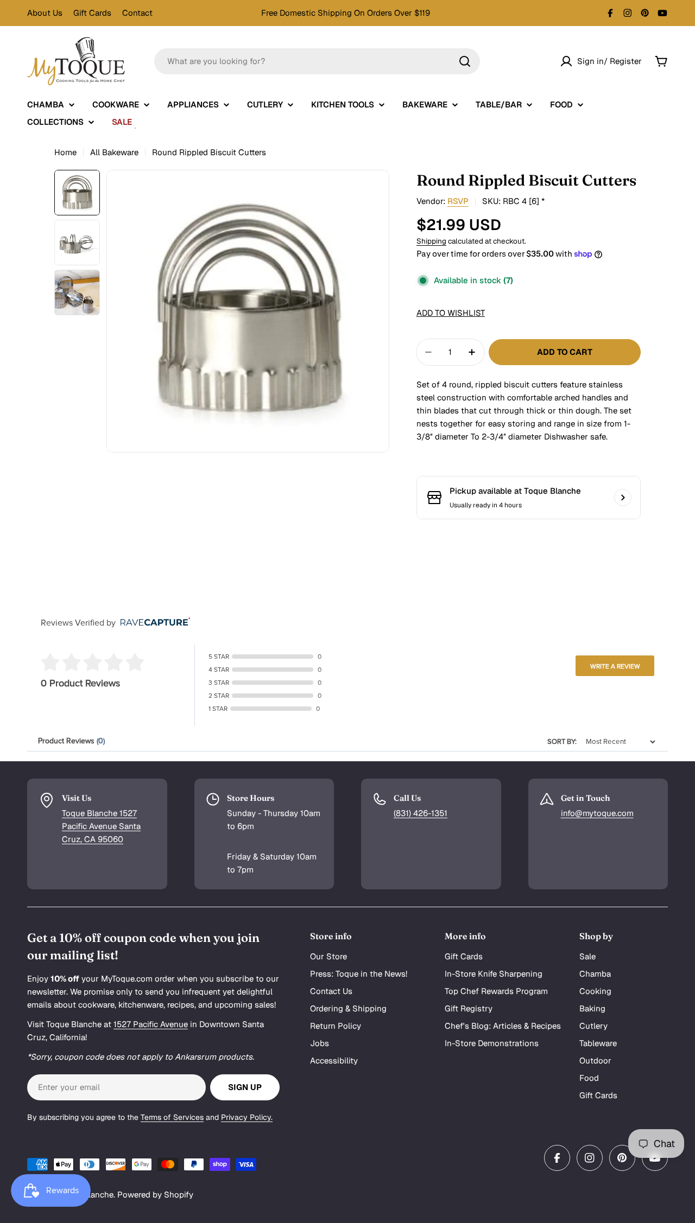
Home (65, 152)
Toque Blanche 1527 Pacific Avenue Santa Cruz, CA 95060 (101, 826)
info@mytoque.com (597, 813)
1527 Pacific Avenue (150, 1024)
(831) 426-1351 (420, 813)
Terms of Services (172, 1117)
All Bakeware (114, 152)
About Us (44, 13)
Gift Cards (92, 13)
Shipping (431, 241)
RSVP (458, 201)
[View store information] (622, 497)
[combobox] (317, 61)
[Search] (464, 61)
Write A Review (615, 666)
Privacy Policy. (247, 1117)
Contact (137, 13)
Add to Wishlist (450, 313)
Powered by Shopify (155, 1194)
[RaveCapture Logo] (152, 623)
